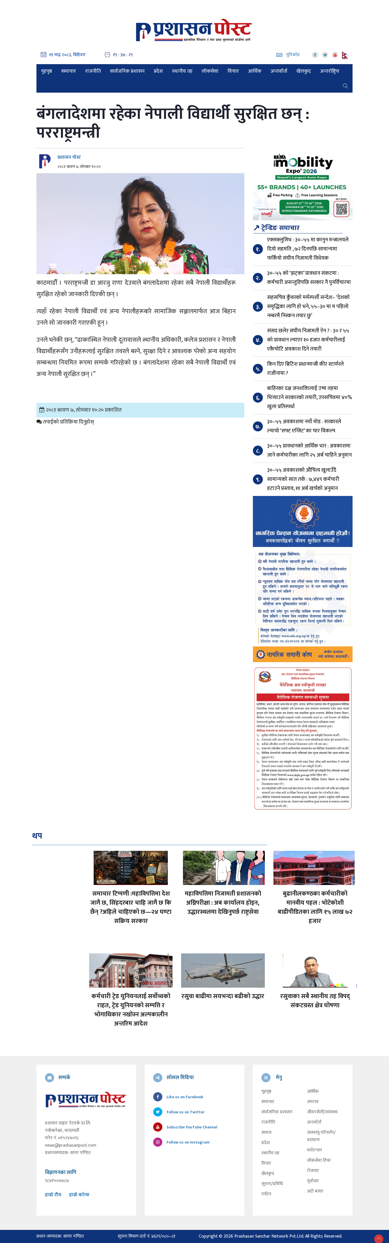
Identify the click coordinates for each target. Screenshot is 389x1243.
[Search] (345, 85)
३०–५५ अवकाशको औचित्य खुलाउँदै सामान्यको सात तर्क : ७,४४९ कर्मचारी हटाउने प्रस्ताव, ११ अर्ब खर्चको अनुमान (303, 479)
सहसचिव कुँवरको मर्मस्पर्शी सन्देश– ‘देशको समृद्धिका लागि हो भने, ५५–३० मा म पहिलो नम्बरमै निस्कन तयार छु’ (308, 306)
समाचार (68, 71)
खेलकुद (303, 71)
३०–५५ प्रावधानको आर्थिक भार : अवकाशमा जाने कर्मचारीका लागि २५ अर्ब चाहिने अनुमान (309, 450)
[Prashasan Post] (194, 29)
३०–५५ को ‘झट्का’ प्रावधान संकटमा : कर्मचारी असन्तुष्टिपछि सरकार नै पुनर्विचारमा (309, 278)
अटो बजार (315, 1191)
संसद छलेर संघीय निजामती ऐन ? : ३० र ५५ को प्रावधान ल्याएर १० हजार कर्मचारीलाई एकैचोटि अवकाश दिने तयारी (308, 339)
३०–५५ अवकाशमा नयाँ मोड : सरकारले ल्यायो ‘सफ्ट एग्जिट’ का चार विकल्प (304, 426)
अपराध (312, 1102)
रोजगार (313, 1171)
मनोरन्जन (314, 1150)
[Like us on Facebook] (315, 55)
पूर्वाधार (313, 1181)
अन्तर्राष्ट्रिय (329, 71)
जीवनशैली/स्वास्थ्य (322, 1112)
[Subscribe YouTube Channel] (335, 55)
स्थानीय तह (182, 71)
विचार (233, 71)
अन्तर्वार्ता (279, 71)
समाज (266, 1132)
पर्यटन (266, 1194)
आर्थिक (254, 71)
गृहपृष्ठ (46, 71)
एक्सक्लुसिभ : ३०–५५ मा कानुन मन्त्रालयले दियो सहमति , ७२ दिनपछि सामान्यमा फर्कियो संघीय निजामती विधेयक (308, 249)
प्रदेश (158, 71)
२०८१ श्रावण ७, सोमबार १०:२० (79, 167)
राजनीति (93, 71)
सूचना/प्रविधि (272, 1184)
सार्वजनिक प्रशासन (127, 71)
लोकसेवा (210, 71)
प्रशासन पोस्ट (69, 157)
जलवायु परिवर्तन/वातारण (321, 1136)
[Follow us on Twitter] (325, 55)
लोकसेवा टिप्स (319, 1160)
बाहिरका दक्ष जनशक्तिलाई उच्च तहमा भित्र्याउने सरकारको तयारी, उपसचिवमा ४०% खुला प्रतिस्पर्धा (309, 397)
